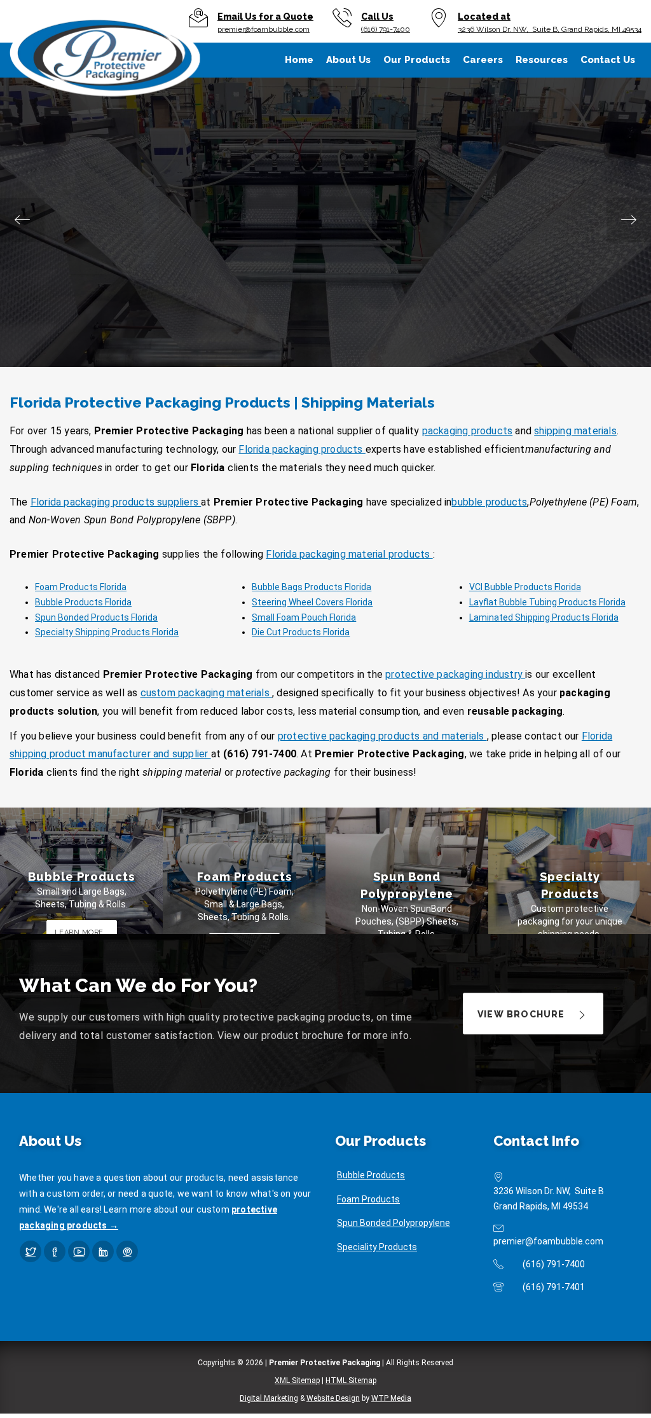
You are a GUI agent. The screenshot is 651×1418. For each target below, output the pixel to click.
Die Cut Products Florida (301, 632)
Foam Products (368, 1199)
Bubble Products (371, 1175)
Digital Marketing (269, 1398)
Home (299, 59)
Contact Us (607, 59)
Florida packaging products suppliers (116, 502)
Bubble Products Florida (83, 602)
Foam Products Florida (81, 587)
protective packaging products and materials (382, 736)
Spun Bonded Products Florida (96, 617)
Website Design (333, 1398)
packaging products (467, 431)
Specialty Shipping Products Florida (107, 632)
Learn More (324, 312)
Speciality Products (377, 1247)
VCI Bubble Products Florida (525, 587)
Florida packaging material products (349, 554)
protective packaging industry (455, 674)
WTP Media (391, 1398)
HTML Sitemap (351, 1380)
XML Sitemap (297, 1380)
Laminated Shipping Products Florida (544, 617)
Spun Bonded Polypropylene (393, 1223)
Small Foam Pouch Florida (304, 617)
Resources (542, 59)
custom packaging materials (206, 693)
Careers (483, 59)
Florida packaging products (301, 449)
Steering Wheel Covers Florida (312, 602)
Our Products (416, 59)
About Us (348, 59)
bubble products (489, 502)
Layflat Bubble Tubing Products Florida (547, 602)
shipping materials (575, 431)
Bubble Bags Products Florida (311, 587)
